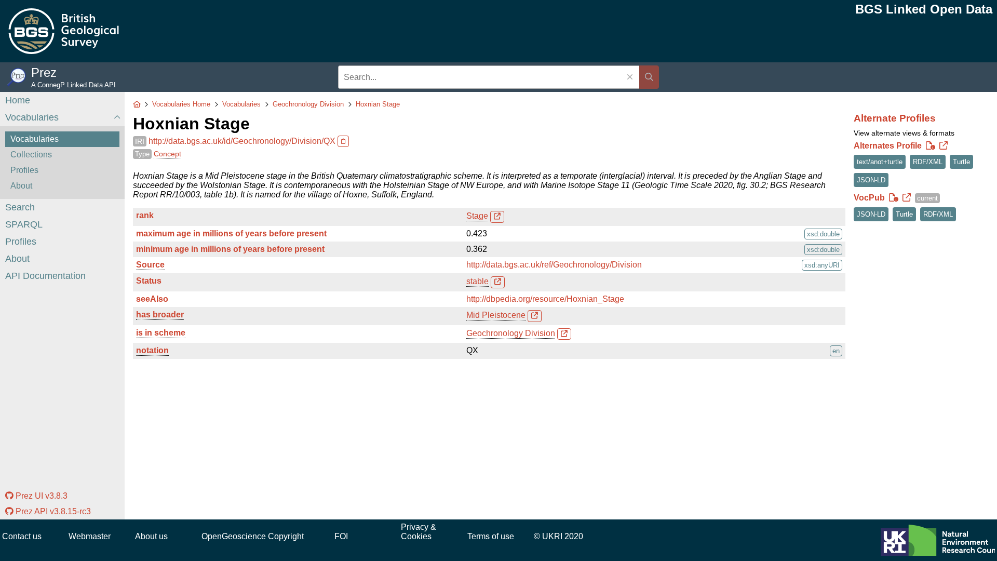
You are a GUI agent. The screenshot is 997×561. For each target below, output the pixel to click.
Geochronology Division (308, 104)
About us (151, 536)
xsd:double (823, 234)
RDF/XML (927, 162)
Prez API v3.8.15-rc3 (52, 511)
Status (148, 280)
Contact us (22, 536)
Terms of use (490, 536)
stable (477, 281)
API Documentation (45, 276)
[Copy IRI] (343, 141)
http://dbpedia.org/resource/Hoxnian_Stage (545, 299)
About (21, 185)
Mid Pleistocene (496, 315)
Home (17, 100)
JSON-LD (871, 180)
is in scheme (160, 332)
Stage (477, 215)
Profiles (24, 170)
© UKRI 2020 (558, 536)
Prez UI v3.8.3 (41, 495)
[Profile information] (930, 146)
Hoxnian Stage (378, 104)
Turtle (961, 162)
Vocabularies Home (181, 104)
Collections (31, 154)
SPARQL (24, 224)
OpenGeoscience (233, 536)
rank (145, 215)
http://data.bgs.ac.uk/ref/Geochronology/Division (554, 264)
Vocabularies (32, 117)
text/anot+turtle (879, 162)
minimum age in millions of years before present (230, 249)
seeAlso (152, 299)
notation (152, 350)
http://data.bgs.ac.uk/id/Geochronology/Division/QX (242, 141)
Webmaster (90, 536)
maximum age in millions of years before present (231, 233)
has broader (160, 314)
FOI (341, 536)
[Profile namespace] (943, 146)
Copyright (286, 536)
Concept (167, 154)
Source (150, 264)
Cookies (416, 536)
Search (20, 207)
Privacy (414, 527)
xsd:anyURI (822, 265)
